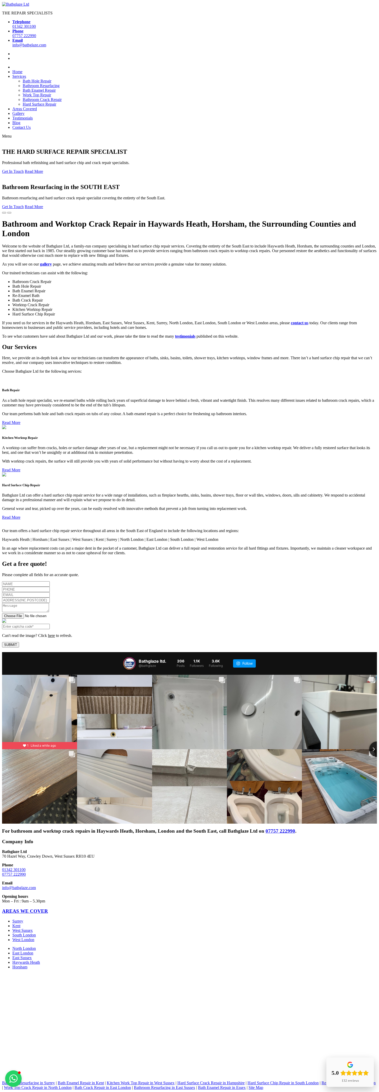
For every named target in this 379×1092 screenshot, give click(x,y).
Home (17, 72)
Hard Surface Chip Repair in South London (283, 1083)
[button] (13, 1078)
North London (24, 948)
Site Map (256, 1087)
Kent (16, 925)
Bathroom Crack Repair (42, 99)
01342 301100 (14, 869)
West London (23, 939)
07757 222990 (280, 831)
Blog (16, 123)
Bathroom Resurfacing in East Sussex (164, 1087)
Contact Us (21, 127)
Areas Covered (24, 109)
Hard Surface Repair (39, 104)
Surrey (17, 921)
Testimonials (22, 118)
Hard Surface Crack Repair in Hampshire (211, 1083)
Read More (34, 171)
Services (19, 76)
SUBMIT (10, 645)
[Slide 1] (4, 213)
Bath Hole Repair (37, 81)
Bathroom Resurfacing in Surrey (28, 1083)
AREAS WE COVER (25, 911)
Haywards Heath (26, 962)
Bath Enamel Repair (39, 90)
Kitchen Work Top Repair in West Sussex (141, 1083)
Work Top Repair (37, 95)
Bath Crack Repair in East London (103, 1087)
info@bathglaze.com (19, 887)
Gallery (18, 113)
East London (22, 953)
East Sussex (22, 957)
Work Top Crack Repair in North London (38, 1087)
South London (24, 935)
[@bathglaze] (129, 663)
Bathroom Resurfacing (41, 85)
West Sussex (22, 930)
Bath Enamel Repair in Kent (81, 1083)
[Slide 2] (9, 213)
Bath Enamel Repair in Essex (222, 1087)
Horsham (19, 967)
